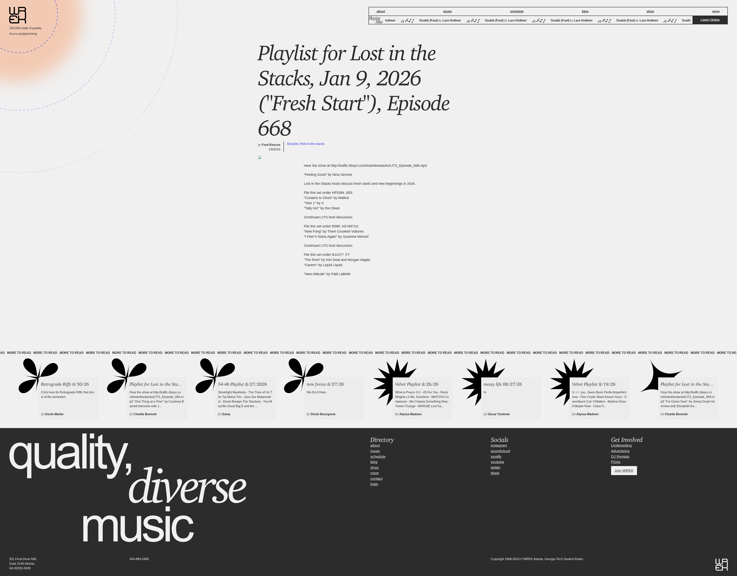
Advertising (620, 451)
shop (374, 467)
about (375, 445)
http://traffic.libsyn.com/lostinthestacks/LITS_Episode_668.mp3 (379, 166)
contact (376, 479)
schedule (378, 457)
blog (374, 462)
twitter (495, 467)
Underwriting (621, 445)
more (374, 473)
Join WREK (624, 471)
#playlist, (293, 143)
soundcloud (500, 451)
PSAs (616, 462)
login (374, 484)
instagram (499, 445)
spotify (496, 457)
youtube (497, 462)
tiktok (495, 473)
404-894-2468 (139, 559)
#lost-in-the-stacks (312, 143)
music (375, 451)
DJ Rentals (620, 457)
